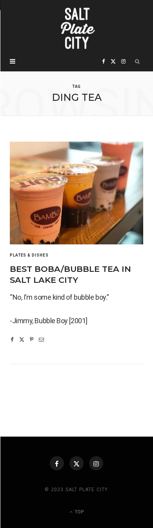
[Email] (41, 339)
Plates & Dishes (29, 255)
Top (78, 512)
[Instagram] (96, 463)
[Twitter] (21, 339)
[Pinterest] (31, 339)
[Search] (137, 61)
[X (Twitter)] (76, 463)
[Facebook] (12, 339)
